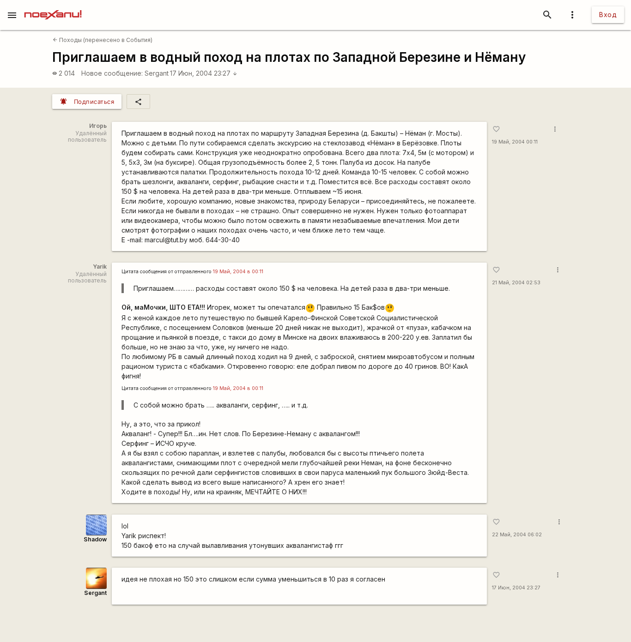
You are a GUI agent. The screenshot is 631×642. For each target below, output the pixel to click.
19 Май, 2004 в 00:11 (238, 272)
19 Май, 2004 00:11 (515, 142)
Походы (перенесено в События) (102, 39)
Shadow (95, 539)
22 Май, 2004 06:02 (517, 535)
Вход (608, 14)
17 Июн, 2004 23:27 (203, 73)
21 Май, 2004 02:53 (516, 283)
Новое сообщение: (112, 73)
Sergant (157, 73)
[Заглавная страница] (53, 6)
